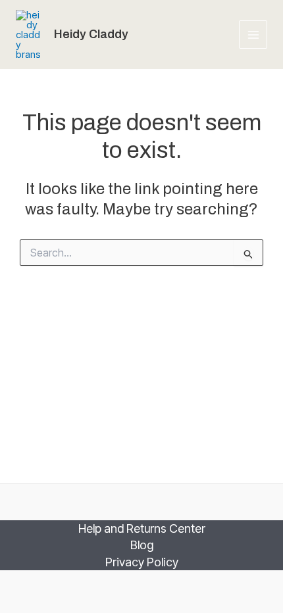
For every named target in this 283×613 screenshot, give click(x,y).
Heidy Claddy (91, 34)
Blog (141, 545)
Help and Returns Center (141, 528)
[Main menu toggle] (253, 34)
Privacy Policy (141, 562)
